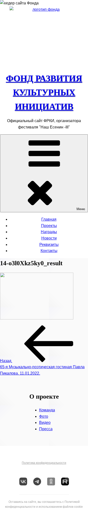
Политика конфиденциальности (44, 463)
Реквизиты (49, 244)
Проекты (49, 226)
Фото (43, 416)
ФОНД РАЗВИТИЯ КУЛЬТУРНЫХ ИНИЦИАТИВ (44, 93)
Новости (49, 238)
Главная (48, 219)
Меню (81, 209)
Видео (45, 422)
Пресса (46, 429)
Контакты (49, 251)
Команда (47, 410)
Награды (49, 232)
